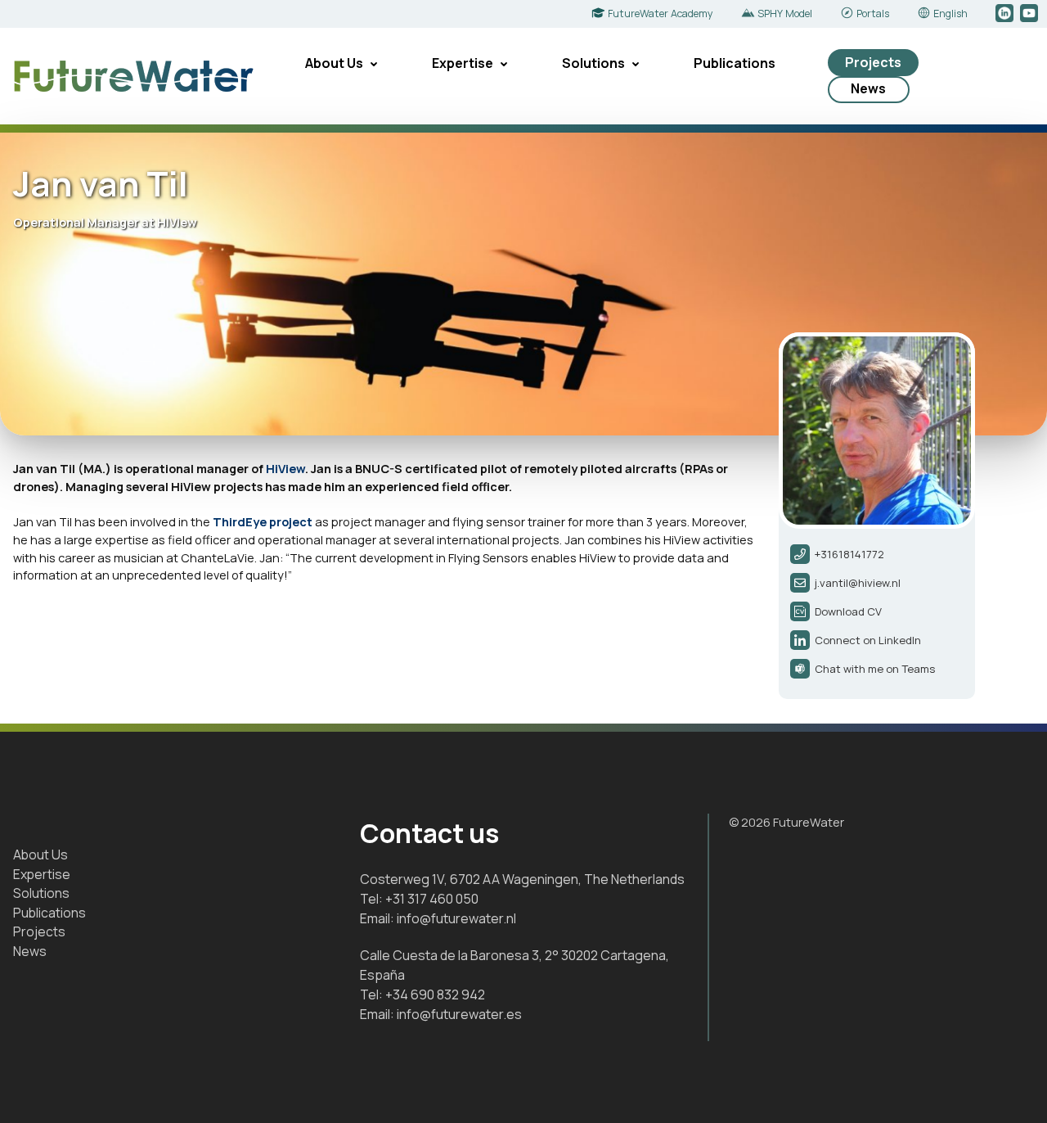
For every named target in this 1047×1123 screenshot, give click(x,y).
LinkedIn (1005, 14)
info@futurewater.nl (456, 918)
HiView (285, 468)
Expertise (462, 63)
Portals (872, 13)
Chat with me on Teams (875, 668)
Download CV (848, 611)
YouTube (1030, 14)
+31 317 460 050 (432, 899)
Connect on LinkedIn (868, 640)
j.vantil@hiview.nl (858, 582)
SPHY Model (784, 13)
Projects (873, 62)
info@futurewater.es (459, 1014)
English (950, 13)
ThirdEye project (262, 521)
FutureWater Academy (660, 13)
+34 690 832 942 (435, 994)
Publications (734, 63)
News (868, 88)
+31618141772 (849, 554)
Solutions (593, 63)
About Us (334, 63)
